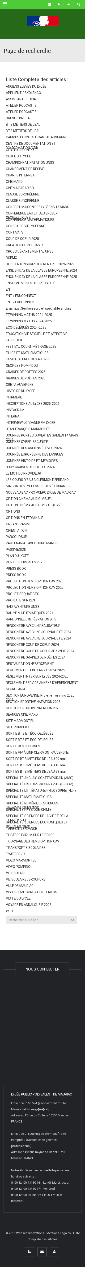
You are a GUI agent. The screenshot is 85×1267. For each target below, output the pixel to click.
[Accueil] (42, 27)
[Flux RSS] (29, 1251)
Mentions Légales (59, 1233)
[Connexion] (54, 1251)
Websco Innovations (30, 1233)
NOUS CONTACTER (43, 969)
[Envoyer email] (42, 1251)
